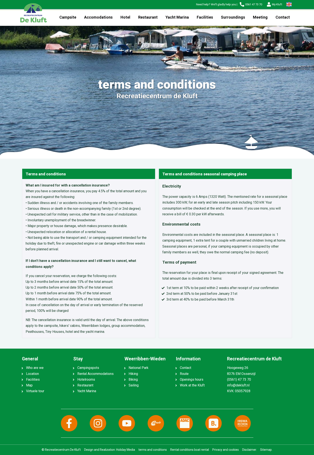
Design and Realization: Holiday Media (109, 449)
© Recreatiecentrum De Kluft (61, 449)
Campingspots (88, 368)
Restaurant (148, 17)
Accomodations (98, 17)
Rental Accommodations (95, 374)
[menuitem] (67, 17)
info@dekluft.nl (238, 385)
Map (29, 385)
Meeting (260, 17)
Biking (133, 379)
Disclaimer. (249, 449)
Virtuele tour (35, 391)
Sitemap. (266, 449)
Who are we (35, 368)
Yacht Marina (177, 17)
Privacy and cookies (225, 449)
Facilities (205, 17)
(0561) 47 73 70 (239, 379)
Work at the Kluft (192, 385)
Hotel (125, 17)
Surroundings (233, 17)
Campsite (67, 17)
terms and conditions (152, 449)
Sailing (134, 385)
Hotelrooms (86, 379)
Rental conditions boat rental (189, 449)
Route (184, 374)
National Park (138, 368)
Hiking (133, 374)
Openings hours (191, 379)
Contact (283, 17)
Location (32, 374)
